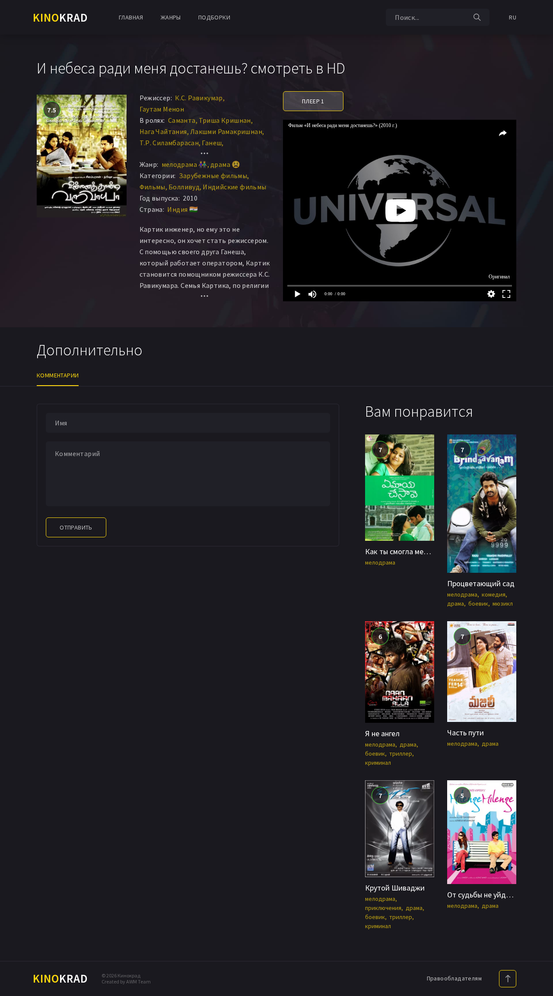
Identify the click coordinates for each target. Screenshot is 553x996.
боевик (478, 603)
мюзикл (503, 603)
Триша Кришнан (225, 120)
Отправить (76, 527)
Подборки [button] (214, 17)
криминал (378, 762)
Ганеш (212, 142)
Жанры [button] (171, 17)
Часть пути (465, 732)
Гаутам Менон (162, 109)
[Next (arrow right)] (538, 498)
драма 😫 (225, 164)
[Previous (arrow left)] (15, 498)
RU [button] (512, 17)
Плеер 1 (313, 101)
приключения (383, 908)
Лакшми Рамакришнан (226, 131)
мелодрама (380, 562)
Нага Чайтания (163, 131)
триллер (400, 753)
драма (455, 603)
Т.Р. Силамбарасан (169, 142)
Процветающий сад (481, 583)
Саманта (182, 120)
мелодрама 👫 (184, 164)
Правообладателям (454, 978)
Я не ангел (382, 733)
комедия (493, 594)
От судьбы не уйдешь (483, 895)
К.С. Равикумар (199, 97)
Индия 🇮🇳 (182, 209)
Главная (131, 17)
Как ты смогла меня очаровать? (418, 551)
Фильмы (152, 186)
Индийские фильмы (234, 186)
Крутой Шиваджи (395, 888)
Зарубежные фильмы (213, 175)
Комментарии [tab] (58, 375)
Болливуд (184, 186)
